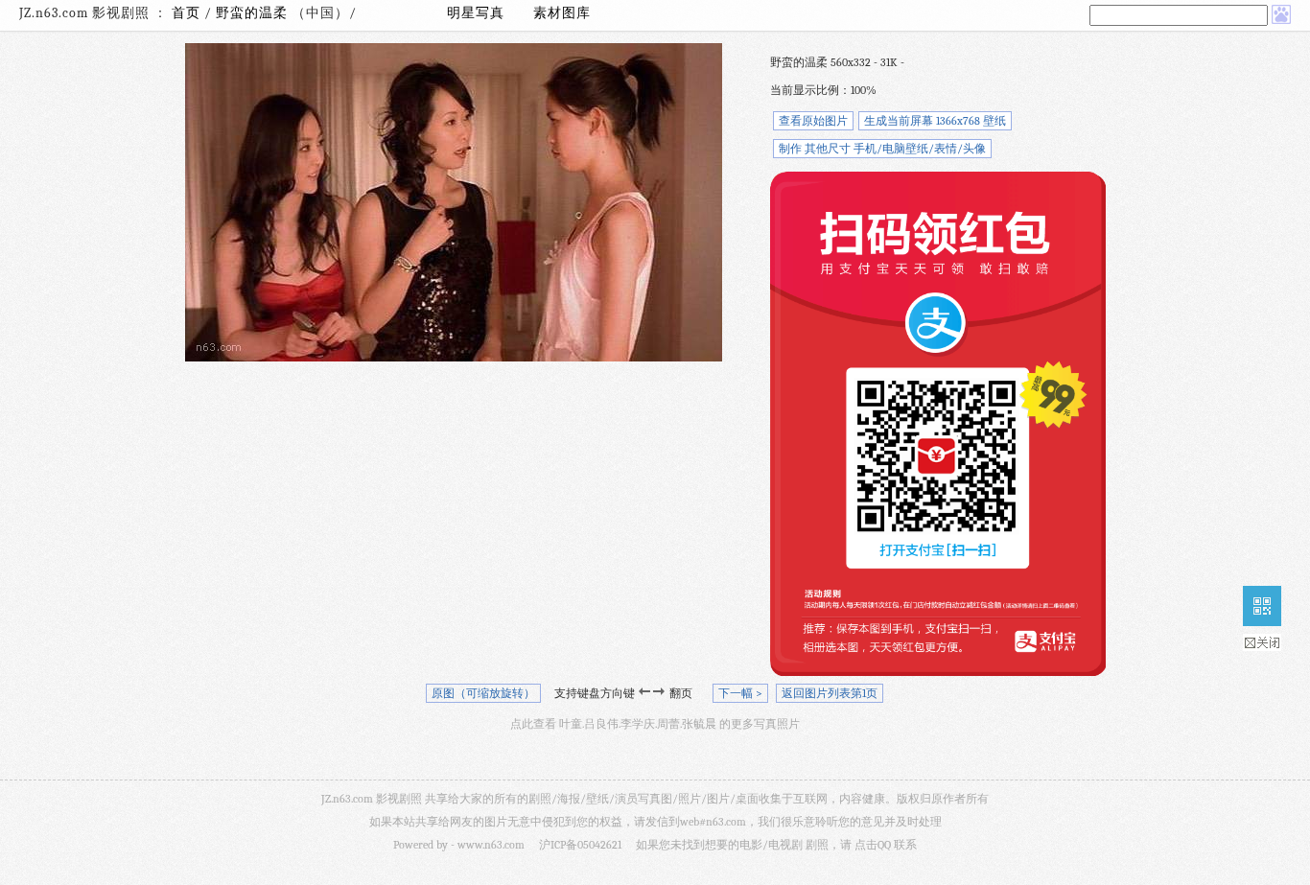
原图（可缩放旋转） (483, 693)
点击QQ (872, 844)
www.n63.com (491, 844)
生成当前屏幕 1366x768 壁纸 (935, 121)
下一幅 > (740, 693)
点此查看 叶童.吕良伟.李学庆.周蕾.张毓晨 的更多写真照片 (655, 724)
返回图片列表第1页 (829, 693)
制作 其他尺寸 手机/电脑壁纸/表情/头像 (882, 148)
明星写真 (475, 13)
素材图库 (562, 13)
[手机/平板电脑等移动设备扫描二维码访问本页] (1262, 606)
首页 (186, 13)
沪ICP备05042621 (580, 844)
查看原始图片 (813, 121)
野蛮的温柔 (254, 13)
